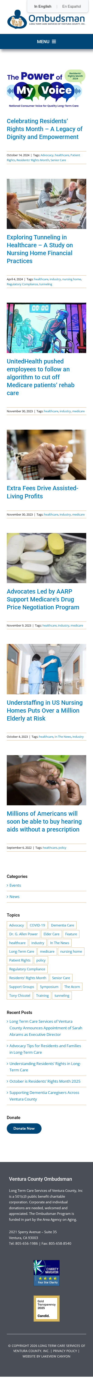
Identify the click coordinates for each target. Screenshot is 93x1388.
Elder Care (51, 934)
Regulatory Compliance (22, 284)
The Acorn (72, 986)
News (14, 896)
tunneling (45, 284)
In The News (63, 737)
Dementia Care (62, 925)
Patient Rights (19, 960)
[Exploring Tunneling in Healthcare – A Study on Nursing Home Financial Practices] (46, 204)
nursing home (71, 279)
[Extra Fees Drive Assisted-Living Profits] (46, 455)
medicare (78, 411)
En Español (71, 6)
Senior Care (58, 160)
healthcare (62, 155)
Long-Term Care (21, 951)
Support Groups (21, 986)
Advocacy (47, 155)
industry (55, 279)
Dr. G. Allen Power (23, 934)
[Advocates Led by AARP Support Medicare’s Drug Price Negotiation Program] (46, 558)
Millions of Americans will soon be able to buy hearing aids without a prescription (44, 821)
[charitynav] (47, 1262)
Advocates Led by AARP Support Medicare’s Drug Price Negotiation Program (43, 599)
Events (15, 885)
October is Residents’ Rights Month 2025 (45, 1081)
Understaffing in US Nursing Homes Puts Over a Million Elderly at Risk (45, 710)
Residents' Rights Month (32, 160)
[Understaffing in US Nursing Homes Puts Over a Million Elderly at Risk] (46, 669)
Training (42, 995)
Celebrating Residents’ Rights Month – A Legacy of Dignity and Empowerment (45, 129)
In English (42, 6)
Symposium (49, 986)
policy (62, 848)
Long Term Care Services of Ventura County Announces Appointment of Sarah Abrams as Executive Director (45, 1028)
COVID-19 (37, 925)
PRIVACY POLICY (65, 1351)
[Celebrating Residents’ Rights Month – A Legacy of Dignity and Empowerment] (46, 88)
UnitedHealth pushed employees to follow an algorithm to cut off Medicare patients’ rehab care (40, 377)
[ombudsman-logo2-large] (46, 11)
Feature (71, 934)
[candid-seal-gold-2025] (47, 1297)
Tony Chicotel (19, 995)
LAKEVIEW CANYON (55, 1356)
